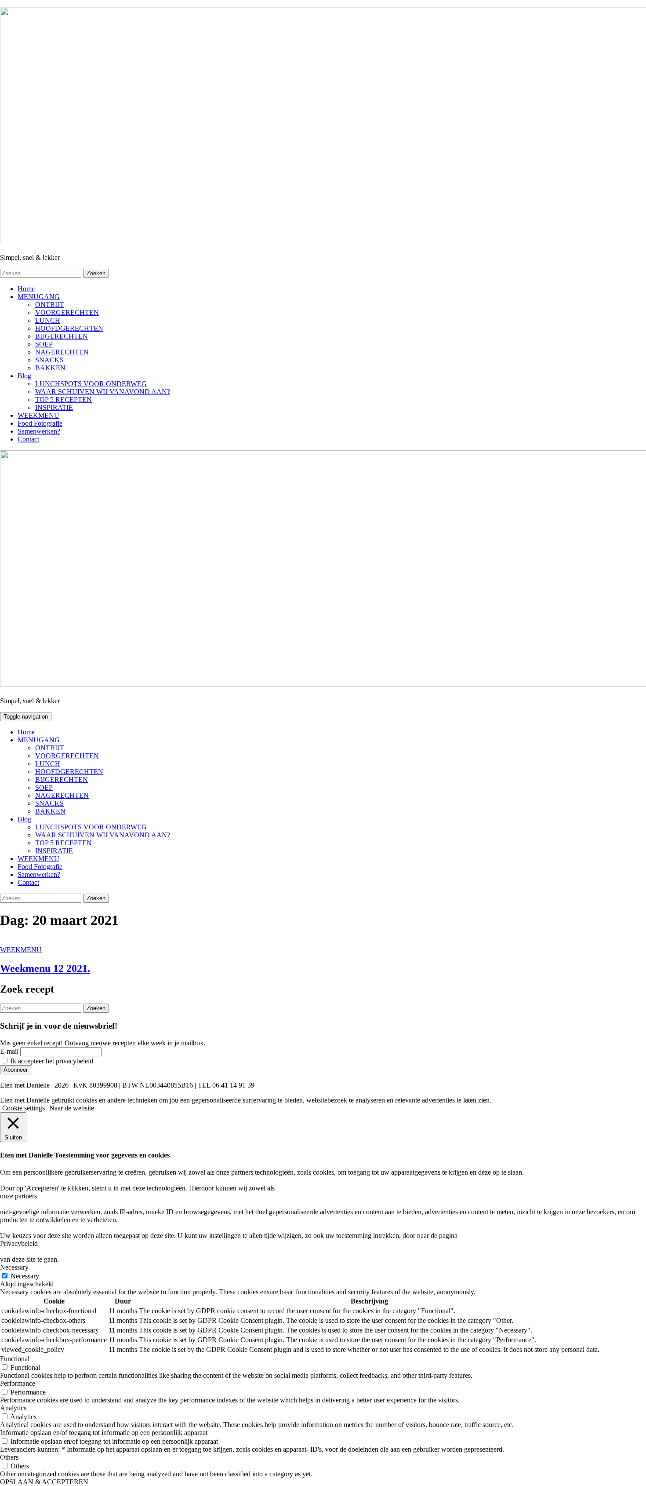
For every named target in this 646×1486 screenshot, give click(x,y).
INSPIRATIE (54, 407)
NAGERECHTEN (62, 352)
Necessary (25, 1276)
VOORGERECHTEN (67, 312)
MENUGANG (39, 296)
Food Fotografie (40, 423)
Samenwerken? (39, 431)
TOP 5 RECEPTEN (63, 399)
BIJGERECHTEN (61, 336)
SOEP (44, 344)
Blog (24, 376)
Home (26, 288)
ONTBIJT (49, 304)
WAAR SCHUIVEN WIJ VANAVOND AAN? (102, 391)
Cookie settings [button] (23, 1108)
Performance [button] (17, 1383)
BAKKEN (50, 368)
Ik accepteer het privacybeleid (51, 1061)
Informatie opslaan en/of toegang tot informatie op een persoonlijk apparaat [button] (103, 1432)
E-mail (9, 1051)
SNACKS (49, 360)
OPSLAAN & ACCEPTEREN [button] (44, 1482)
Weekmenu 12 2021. (45, 968)
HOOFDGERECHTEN (69, 328)
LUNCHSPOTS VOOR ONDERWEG (91, 383)
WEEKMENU (38, 415)
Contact (28, 439)
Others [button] (9, 1457)
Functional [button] (14, 1358)
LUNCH (47, 320)
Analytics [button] (13, 1408)
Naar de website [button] (71, 1108)
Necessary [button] (14, 1267)
